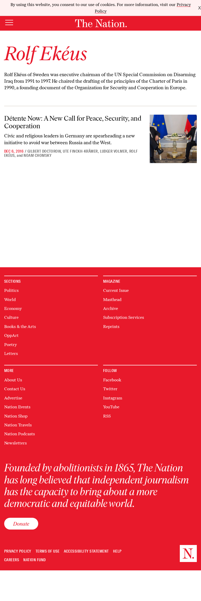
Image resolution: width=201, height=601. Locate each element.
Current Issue (116, 290)
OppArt (11, 335)
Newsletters (15, 443)
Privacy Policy (17, 551)
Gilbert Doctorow (44, 151)
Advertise (13, 398)
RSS (107, 416)
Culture (11, 317)
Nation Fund (34, 560)
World (10, 299)
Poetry (10, 344)
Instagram (112, 398)
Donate (21, 523)
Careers (11, 560)
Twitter (110, 388)
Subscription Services (123, 317)
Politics (11, 290)
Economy (13, 308)
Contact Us (14, 388)
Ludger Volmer (113, 151)
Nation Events (17, 406)
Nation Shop (15, 416)
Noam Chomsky (38, 155)
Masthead (112, 299)
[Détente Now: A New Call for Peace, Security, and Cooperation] (173, 139)
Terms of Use (48, 551)
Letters (11, 353)
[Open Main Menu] (9, 23)
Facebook (112, 379)
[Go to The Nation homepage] (101, 23)
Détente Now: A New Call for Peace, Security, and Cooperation (72, 122)
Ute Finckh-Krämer (80, 151)
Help (117, 551)
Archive (110, 308)
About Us (13, 379)
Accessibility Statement (86, 551)
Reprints (111, 326)
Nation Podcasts (19, 433)
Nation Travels (18, 424)
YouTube (111, 406)
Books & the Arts (20, 326)
